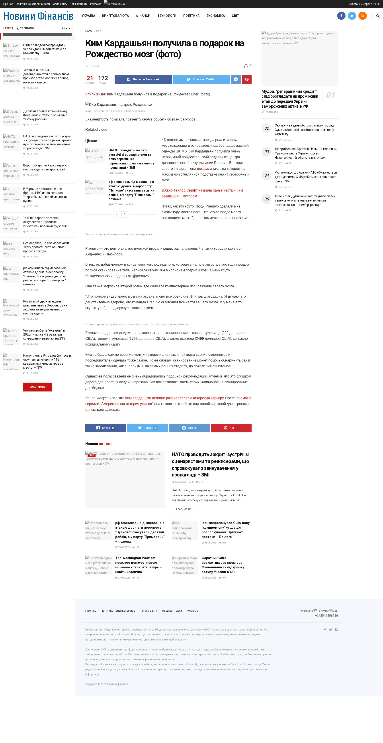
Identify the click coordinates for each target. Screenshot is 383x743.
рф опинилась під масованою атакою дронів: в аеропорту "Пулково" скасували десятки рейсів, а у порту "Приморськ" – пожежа (45, 276)
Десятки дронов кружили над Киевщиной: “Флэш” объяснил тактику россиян (45, 115)
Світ (235, 16)
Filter (65, 28)
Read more (183, 509)
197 (223, 577)
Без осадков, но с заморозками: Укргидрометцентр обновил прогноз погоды (46, 247)
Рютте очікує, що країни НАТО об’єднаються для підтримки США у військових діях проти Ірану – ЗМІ (306, 177)
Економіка (216, 16)
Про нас (8, 4)
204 (223, 542)
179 (137, 577)
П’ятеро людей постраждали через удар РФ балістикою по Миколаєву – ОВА (44, 49)
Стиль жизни (95, 94)
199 (130, 204)
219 (130, 173)
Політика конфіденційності (33, 4)
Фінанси (143, 16)
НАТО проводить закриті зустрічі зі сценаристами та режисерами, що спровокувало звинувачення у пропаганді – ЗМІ (131, 158)
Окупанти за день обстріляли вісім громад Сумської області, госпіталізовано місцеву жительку (304, 130)
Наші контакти (79, 4)
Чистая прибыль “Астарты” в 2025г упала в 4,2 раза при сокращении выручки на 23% (44, 334)
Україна (88, 16)
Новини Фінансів (38, 16)
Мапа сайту (60, 4)
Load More (37, 386)
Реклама (95, 4)
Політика (191, 16)
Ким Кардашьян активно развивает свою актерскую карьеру (173, 398)
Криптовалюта (115, 16)
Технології (166, 16)
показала (204, 168)
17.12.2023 (92, 65)
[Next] (124, 214)
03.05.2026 (117, 173)
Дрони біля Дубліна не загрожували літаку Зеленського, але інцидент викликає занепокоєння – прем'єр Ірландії (305, 200)
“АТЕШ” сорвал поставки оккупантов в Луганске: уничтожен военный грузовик (45, 222)
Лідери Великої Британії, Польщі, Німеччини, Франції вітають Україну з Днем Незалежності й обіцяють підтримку (306, 153)
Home (89, 31)
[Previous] (116, 214)
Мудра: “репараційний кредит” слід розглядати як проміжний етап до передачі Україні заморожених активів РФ (290, 99)
